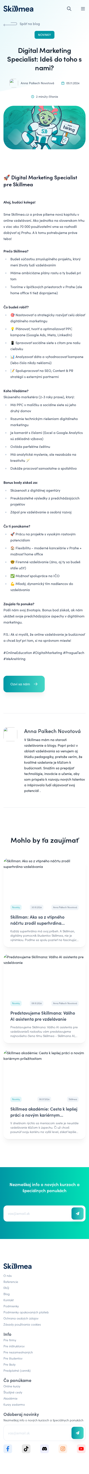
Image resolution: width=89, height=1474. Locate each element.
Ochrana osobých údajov (20, 1318)
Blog (6, 1294)
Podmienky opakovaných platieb (26, 1312)
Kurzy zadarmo (14, 1404)
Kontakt (8, 1300)
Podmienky (11, 1306)
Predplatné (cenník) (17, 1370)
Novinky (44, 35)
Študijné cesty (12, 1392)
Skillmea (33, 739)
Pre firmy (9, 1340)
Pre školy (9, 1364)
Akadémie (10, 1398)
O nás (7, 1275)
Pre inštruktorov (14, 1346)
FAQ (6, 1288)
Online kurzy (11, 1386)
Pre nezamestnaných (18, 1352)
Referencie (10, 1281)
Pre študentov (12, 1358)
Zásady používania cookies (22, 1324)
